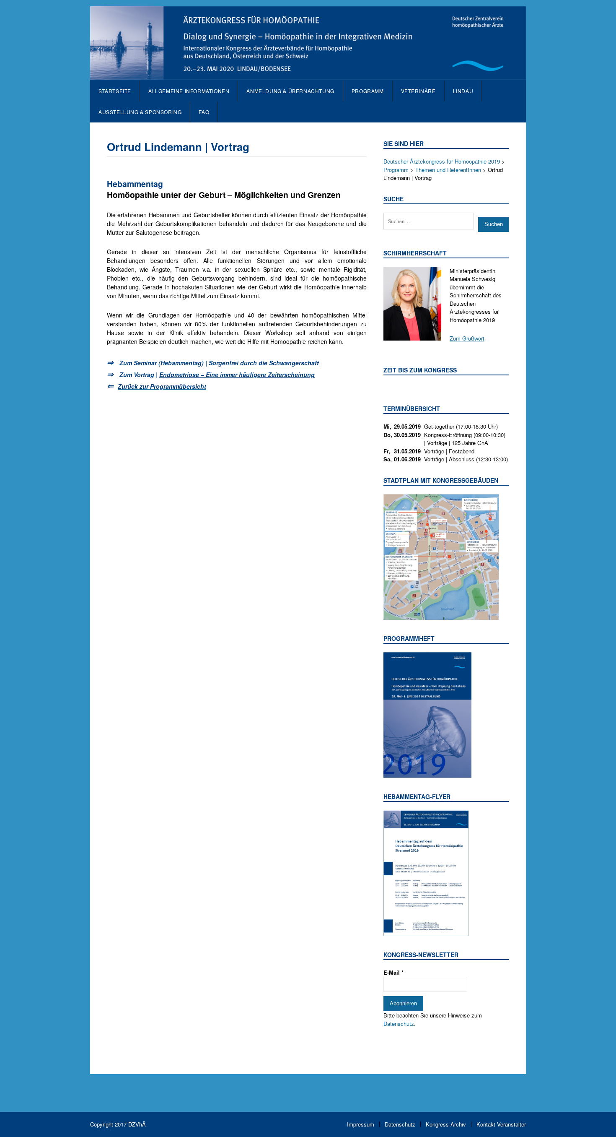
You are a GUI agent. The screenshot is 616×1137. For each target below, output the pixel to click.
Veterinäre (418, 90)
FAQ (204, 111)
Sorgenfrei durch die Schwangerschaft (264, 363)
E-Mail (393, 972)
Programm (368, 90)
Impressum (360, 1124)
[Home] (308, 75)
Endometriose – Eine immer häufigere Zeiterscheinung (237, 374)
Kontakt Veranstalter (501, 1124)
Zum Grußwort (467, 338)
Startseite (114, 90)
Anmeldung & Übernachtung (290, 90)
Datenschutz (398, 1024)
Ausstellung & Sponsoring (139, 111)
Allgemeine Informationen (188, 90)
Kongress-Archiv (446, 1124)
